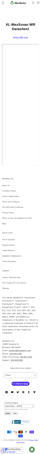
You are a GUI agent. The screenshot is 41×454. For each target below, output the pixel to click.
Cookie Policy (20, 442)
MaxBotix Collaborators (11, 256)
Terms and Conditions (11, 202)
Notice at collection (8, 452)
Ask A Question (8, 239)
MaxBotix (12, 440)
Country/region (11, 403)
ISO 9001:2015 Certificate (12, 207)
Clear (15, 413)
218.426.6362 (17, 360)
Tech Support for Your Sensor (14, 283)
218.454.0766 (15, 354)
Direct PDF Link (20, 37)
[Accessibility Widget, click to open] (3, 450)
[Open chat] (32, 449)
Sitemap (5, 288)
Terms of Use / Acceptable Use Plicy (17, 218)
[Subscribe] (34, 375)
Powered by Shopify (22, 440)
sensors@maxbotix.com (20, 350)
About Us (6, 185)
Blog (4, 224)
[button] (2, 2)
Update (7, 413)
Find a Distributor (9, 261)
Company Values (9, 191)
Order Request (8, 250)
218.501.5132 (26, 357)
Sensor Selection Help (11, 277)
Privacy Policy (8, 213)
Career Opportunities (10, 196)
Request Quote (8, 245)
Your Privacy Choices (14, 449)
